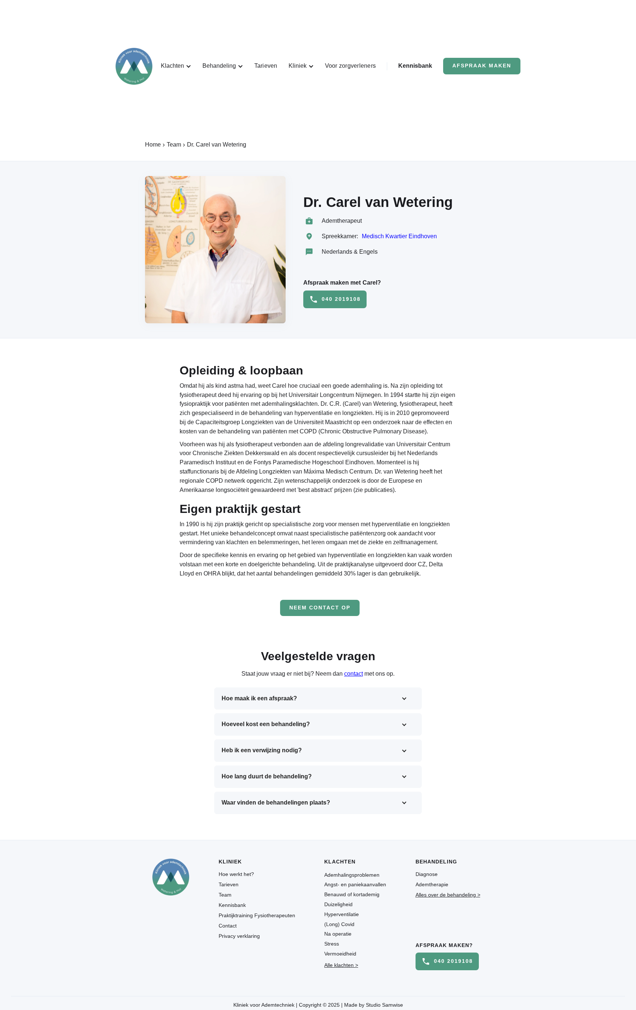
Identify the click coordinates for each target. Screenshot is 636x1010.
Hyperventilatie (341, 914)
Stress (331, 944)
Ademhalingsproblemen (351, 875)
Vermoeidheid (340, 954)
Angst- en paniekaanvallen (355, 884)
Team (225, 895)
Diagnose (427, 874)
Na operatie (337, 934)
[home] (134, 66)
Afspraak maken (481, 65)
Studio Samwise (384, 1005)
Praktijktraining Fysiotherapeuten (257, 915)
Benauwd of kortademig (351, 894)
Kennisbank (415, 66)
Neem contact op (319, 607)
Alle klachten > (341, 965)
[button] (176, 66)
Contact (228, 926)
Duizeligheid (338, 904)
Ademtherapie (432, 884)
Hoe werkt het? (236, 874)
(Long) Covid (339, 924)
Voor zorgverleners (350, 66)
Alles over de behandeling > (448, 895)
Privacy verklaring (239, 936)
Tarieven (266, 66)
